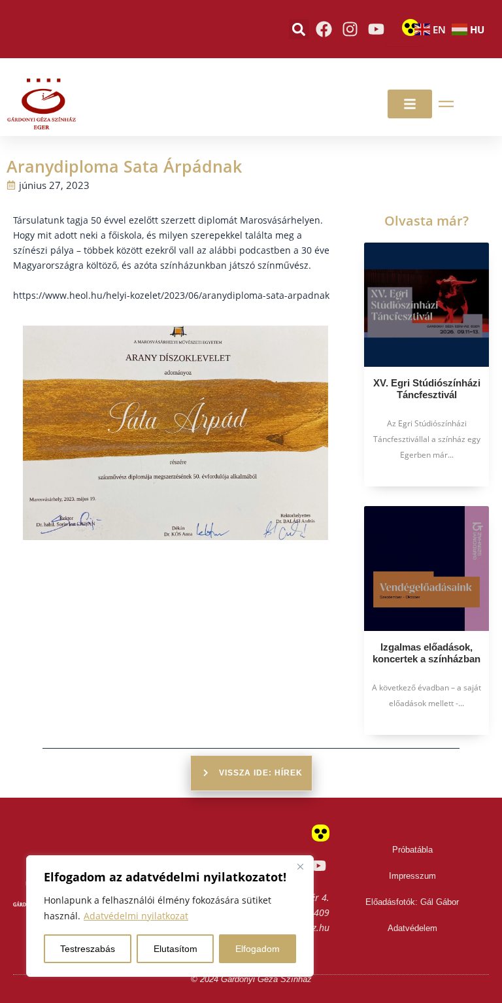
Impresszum (412, 876)
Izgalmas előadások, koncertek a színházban (426, 652)
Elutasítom (175, 949)
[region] (170, 916)
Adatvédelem (412, 928)
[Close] (300, 866)
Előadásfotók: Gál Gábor (412, 902)
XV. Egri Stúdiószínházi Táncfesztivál (426, 388)
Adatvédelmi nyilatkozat (136, 916)
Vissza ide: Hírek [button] (261, 772)
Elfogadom (257, 949)
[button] (299, 29)
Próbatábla (412, 850)
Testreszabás (87, 949)
